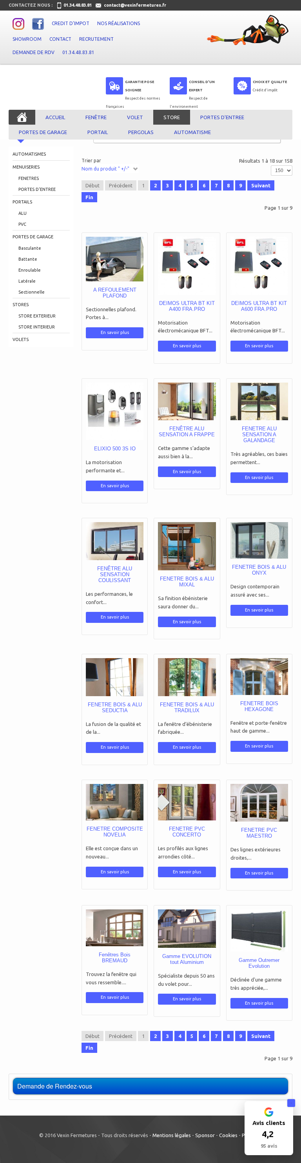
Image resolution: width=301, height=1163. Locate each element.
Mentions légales (171, 1135)
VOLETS (21, 339)
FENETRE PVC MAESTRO (259, 833)
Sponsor (205, 1135)
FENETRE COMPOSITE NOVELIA (115, 832)
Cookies (228, 1135)
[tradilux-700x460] (174, 692)
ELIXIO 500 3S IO (115, 449)
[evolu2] (247, 947)
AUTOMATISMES (29, 154)
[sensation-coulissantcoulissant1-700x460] (102, 556)
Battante (27, 259)
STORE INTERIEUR (36, 327)
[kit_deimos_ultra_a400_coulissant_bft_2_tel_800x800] (174, 285)
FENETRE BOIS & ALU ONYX (259, 570)
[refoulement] (102, 276)
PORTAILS (22, 202)
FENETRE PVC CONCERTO (187, 832)
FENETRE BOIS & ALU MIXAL (187, 582)
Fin (89, 197)
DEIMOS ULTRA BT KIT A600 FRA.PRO (259, 306)
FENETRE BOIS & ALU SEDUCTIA (115, 707)
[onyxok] (247, 556)
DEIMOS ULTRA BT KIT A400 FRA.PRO (187, 306)
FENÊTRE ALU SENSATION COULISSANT (114, 574)
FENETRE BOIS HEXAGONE (259, 706)
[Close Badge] (291, 1103)
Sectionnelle (31, 292)
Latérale (27, 281)
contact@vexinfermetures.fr (135, 5)
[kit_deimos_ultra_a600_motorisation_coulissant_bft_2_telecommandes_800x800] (247, 285)
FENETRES (28, 178)
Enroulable (29, 270)
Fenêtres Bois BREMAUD (115, 957)
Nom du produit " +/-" (105, 168)
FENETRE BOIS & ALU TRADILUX (187, 707)
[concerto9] (174, 817)
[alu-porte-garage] (174, 944)
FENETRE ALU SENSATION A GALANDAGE (259, 434)
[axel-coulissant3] (174, 564)
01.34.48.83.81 (78, 5)
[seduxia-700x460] (102, 692)
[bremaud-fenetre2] (102, 943)
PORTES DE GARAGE (33, 236)
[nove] (102, 817)
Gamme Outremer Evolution (259, 963)
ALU (22, 213)
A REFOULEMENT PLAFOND (114, 293)
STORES (21, 304)
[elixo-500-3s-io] (102, 431)
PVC (22, 224)
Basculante (29, 248)
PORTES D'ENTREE (37, 189)
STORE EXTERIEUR (37, 316)
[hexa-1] (247, 692)
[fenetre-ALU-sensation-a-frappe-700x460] (174, 417)
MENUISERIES (26, 167)
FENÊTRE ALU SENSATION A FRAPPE (187, 431)
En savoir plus (127, 276)
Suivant (260, 185)
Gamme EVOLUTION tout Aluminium (186, 959)
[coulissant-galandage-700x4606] (247, 417)
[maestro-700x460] (247, 818)
